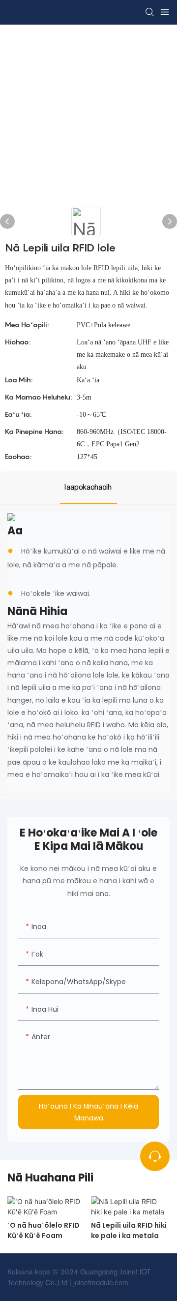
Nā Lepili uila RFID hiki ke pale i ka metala (129, 1230)
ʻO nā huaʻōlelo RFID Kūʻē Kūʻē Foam (43, 1230)
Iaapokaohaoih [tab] (88, 487)
